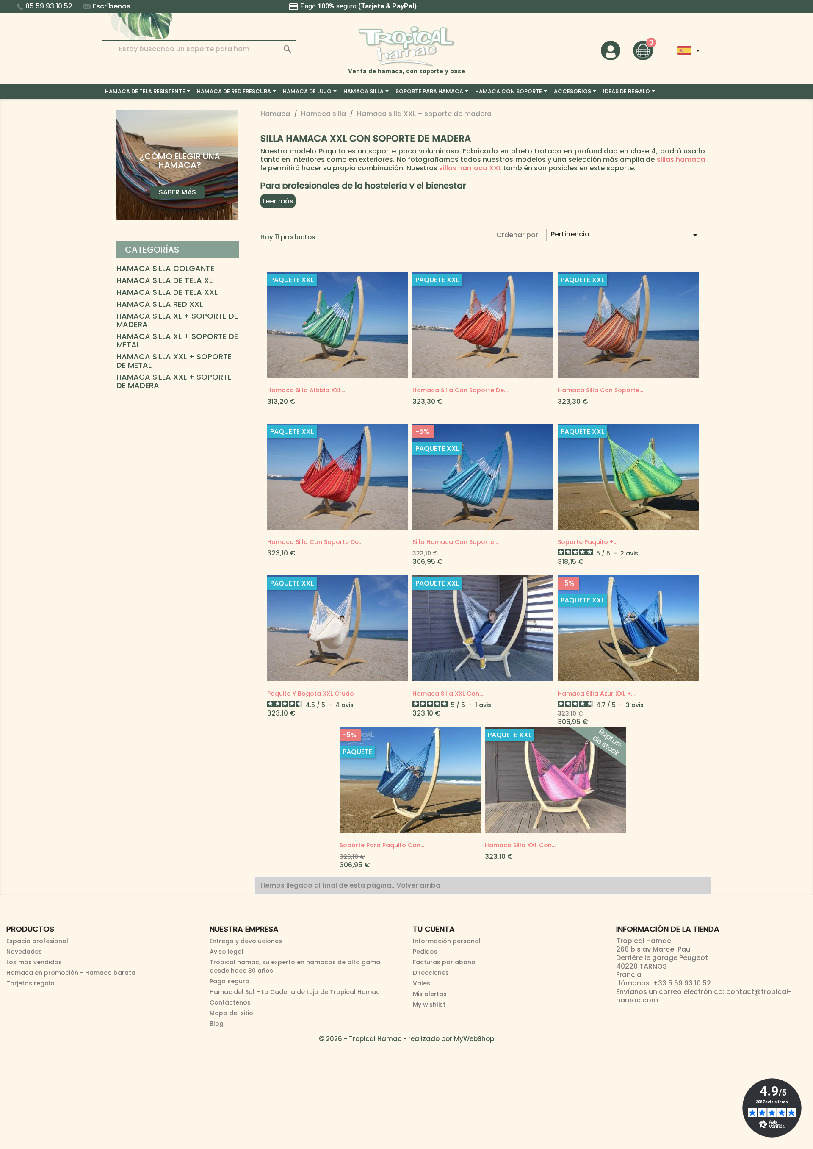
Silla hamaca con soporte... (455, 542)
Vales (421, 983)
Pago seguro (229, 981)
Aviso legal (226, 951)
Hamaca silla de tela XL (164, 281)
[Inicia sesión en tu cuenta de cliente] (610, 50)
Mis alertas (430, 994)
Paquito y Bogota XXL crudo (310, 693)
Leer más (278, 201)
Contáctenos (230, 1002)
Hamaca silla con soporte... (600, 390)
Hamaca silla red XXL (159, 304)
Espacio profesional (37, 941)
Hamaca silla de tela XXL (167, 292)
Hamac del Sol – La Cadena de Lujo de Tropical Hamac (295, 992)
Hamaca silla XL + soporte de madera (177, 321)
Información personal (447, 941)
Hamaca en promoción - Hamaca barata (71, 973)
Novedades (24, 951)
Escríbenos (111, 6)
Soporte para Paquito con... (382, 845)
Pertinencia (625, 234)
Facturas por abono (444, 962)
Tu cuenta (434, 929)
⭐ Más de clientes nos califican (406, 6)
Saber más (177, 192)
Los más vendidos (34, 962)
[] (279, 40)
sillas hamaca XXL (470, 168)
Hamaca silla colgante (165, 269)
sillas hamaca (681, 159)
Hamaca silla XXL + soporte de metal (174, 361)
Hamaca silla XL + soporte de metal (177, 341)
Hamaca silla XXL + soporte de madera (174, 382)
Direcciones (431, 973)
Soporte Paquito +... (587, 542)
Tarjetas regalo (30, 983)
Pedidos (425, 951)
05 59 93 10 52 (48, 6)
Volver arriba (419, 885)
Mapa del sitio (231, 1013)
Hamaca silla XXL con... (447, 693)
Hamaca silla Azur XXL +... (596, 693)
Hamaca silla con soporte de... (460, 390)
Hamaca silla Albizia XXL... (306, 390)
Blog (217, 1023)
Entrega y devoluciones (246, 941)
